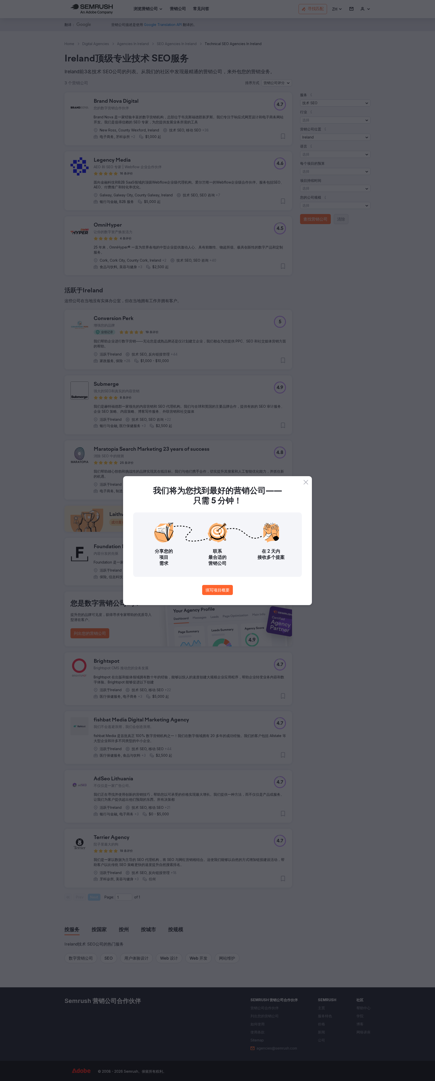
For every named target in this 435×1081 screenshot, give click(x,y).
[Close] (306, 482)
